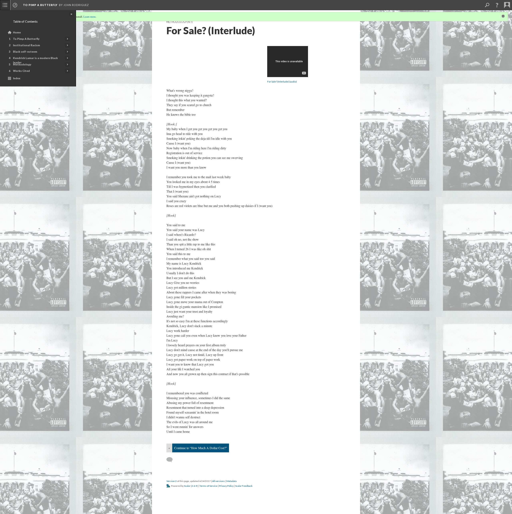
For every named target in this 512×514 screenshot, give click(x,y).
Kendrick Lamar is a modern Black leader (35, 60)
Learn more (89, 16)
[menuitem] (5, 5)
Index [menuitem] (16, 78)
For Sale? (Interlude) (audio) (282, 81)
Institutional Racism (26, 45)
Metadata (231, 481)
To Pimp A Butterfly (26, 38)
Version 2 (171, 481)
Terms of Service (208, 485)
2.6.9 (194, 485)
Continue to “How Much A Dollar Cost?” (200, 448)
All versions (218, 481)
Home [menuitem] (17, 32)
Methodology (22, 64)
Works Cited (21, 70)
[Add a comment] (171, 459)
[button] (497, 5)
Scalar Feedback (243, 485)
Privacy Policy (226, 485)
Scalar (187, 485)
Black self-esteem (25, 51)
